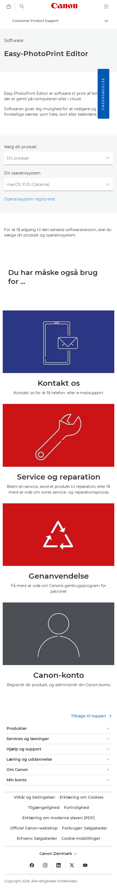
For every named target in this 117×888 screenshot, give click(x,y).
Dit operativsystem (22, 173)
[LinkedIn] (58, 865)
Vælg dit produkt (20, 146)
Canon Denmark (56, 853)
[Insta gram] (45, 865)
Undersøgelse (103, 93)
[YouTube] (85, 865)
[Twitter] (72, 865)
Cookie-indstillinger (80, 838)
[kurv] (8, 6)
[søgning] (22, 6)
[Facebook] (32, 865)
